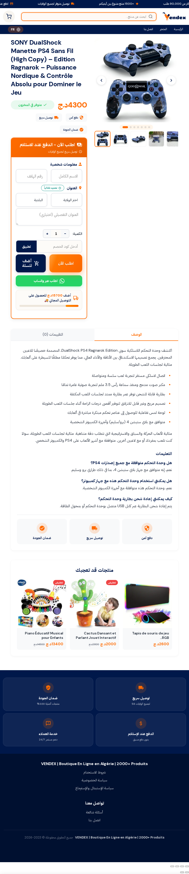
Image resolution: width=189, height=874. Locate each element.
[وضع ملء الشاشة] (182, 866)
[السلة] (9, 16)
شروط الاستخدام (94, 772)
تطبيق (26, 246)
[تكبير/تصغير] (187, 866)
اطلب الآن (66, 263)
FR (13, 29)
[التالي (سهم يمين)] (182, 872)
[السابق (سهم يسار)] (187, 872)
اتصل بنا (148, 29)
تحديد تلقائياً (50, 188)
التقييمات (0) (53, 334)
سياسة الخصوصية (94, 780)
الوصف (136, 334)
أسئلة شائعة (94, 812)
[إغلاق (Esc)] (172, 866)
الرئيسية (178, 29)
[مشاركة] (177, 866)
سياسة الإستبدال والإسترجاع (94, 788)
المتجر (163, 29)
